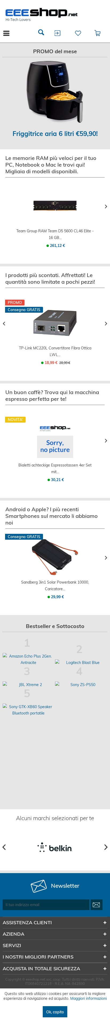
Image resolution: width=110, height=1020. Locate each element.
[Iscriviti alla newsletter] (97, 904)
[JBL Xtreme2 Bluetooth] (28, 685)
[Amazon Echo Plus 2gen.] (28, 659)
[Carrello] (97, 33)
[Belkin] (55, 847)
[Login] (57, 33)
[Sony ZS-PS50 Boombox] (80, 685)
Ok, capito (55, 1012)
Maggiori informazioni (88, 998)
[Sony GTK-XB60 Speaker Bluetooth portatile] (28, 710)
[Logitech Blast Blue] (80, 662)
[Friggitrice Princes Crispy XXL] (55, 92)
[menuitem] (41, 33)
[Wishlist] (77, 33)
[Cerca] (41, 33)
